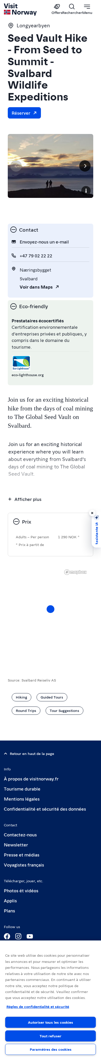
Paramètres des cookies (50, 1049)
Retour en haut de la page (32, 753)
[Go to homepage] (20, 9)
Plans (9, 910)
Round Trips (26, 710)
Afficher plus (28, 499)
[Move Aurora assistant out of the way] (92, 513)
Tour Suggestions (64, 710)
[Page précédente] (16, 166)
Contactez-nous (20, 834)
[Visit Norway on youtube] (30, 936)
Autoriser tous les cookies (50, 1022)
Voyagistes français (24, 865)
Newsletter (16, 844)
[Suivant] (85, 166)
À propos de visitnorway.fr (31, 778)
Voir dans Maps (36, 287)
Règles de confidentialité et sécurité (37, 1006)
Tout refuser (50, 1035)
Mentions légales (22, 799)
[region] (50, 999)
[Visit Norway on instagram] (18, 936)
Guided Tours (52, 697)
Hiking (21, 697)
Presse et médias (21, 855)
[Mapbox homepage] (75, 572)
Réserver (21, 113)
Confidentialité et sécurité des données (45, 809)
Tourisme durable (22, 789)
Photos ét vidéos (21, 890)
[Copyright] (86, 190)
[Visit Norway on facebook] (7, 936)
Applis (10, 900)
